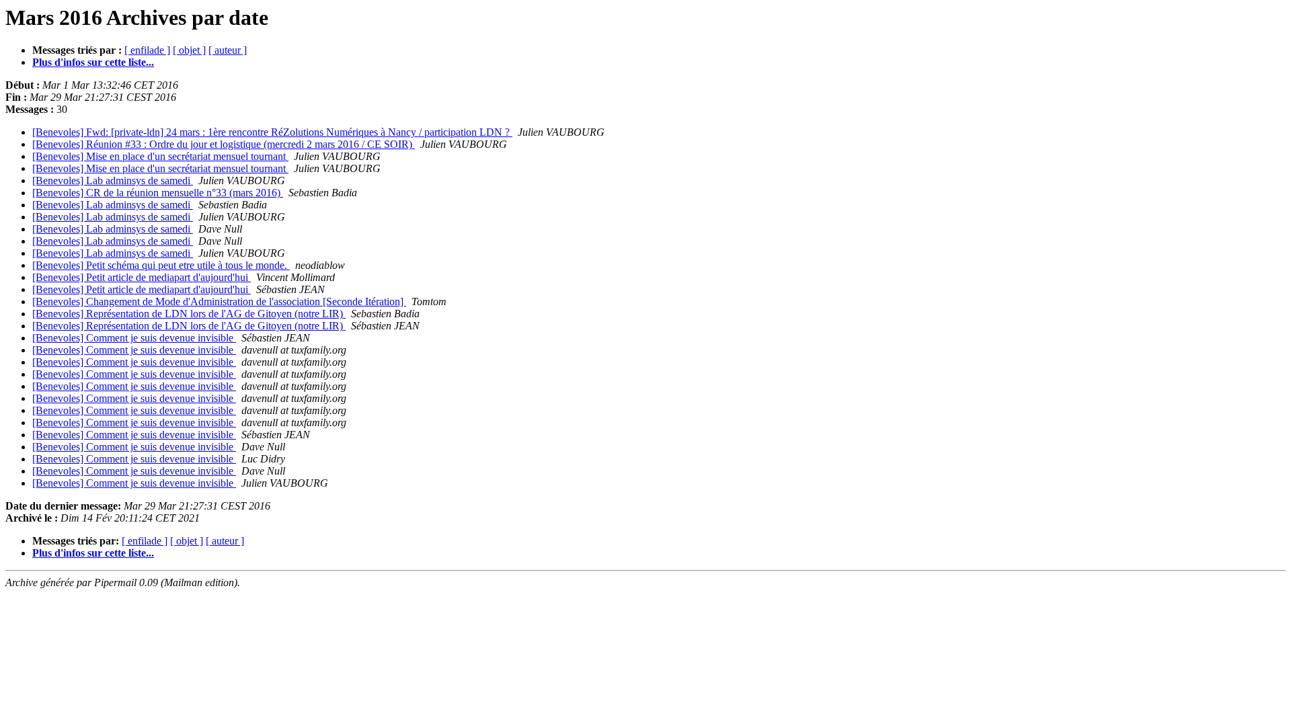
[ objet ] (189, 50)
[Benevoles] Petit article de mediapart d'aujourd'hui (141, 277)
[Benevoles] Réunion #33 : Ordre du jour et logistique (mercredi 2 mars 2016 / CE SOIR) (223, 144)
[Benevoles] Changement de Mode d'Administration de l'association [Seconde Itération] (219, 301)
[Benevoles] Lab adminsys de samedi (112, 180)
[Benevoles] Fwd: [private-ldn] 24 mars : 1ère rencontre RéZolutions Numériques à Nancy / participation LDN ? (272, 132)
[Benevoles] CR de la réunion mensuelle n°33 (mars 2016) (157, 192)
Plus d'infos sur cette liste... (93, 62)
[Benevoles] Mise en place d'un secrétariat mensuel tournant (160, 156)
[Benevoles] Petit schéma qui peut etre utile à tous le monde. (161, 265)
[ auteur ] (227, 50)
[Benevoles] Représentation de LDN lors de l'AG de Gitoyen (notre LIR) (189, 313)
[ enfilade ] (147, 50)
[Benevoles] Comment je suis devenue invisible (134, 338)
